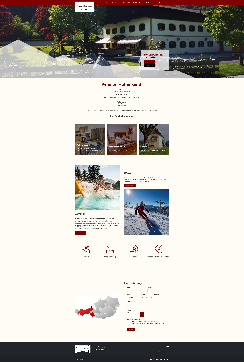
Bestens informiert (117, 147)
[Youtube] (162, 2)
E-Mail (149, 287)
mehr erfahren (80, 233)
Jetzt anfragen (149, 65)
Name (129, 287)
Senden (131, 329)
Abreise (143, 294)
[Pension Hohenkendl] (82, 349)
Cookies (166, 359)
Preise (123, 2)
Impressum (149, 359)
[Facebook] (159, 2)
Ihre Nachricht (131, 301)
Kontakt (141, 2)
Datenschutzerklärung (133, 319)
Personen (157, 294)
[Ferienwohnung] (90, 139)
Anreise (129, 294)
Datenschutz (158, 359)
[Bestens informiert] (122, 139)
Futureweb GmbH (80, 359)
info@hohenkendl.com (163, 351)
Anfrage (135, 2)
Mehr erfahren (149, 62)
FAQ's (147, 2)
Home (107, 2)
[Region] (154, 139)
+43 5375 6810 (165, 349)
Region (129, 2)
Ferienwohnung (116, 2)
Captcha (129, 310)
